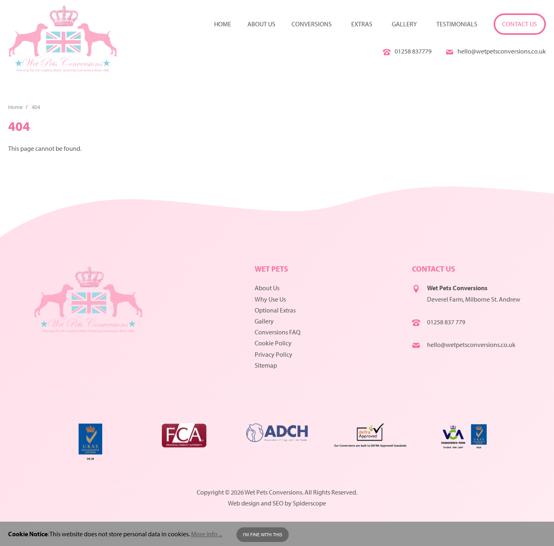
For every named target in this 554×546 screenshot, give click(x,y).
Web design (244, 503)
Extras (361, 24)
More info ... (206, 534)
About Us (267, 288)
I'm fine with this (262, 534)
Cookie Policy (273, 343)
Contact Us (519, 24)
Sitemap (266, 365)
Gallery (404, 24)
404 (36, 107)
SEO (278, 503)
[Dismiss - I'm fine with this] (542, 534)
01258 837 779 (446, 322)
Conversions (312, 24)
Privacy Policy (273, 354)
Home (222, 24)
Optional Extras (275, 310)
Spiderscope (309, 503)
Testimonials (456, 24)
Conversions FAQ (278, 332)
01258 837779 (413, 51)
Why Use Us (270, 299)
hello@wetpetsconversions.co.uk (501, 51)
